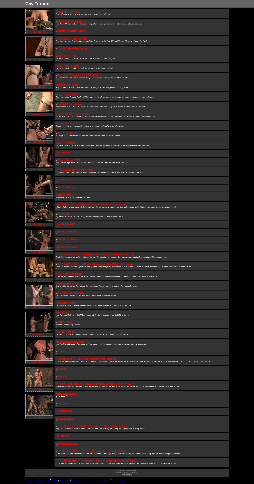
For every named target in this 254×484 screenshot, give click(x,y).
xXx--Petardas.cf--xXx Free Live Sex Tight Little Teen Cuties (93, 426)
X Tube (54, 480)
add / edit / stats (127, 474)
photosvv (63, 435)
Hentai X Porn (65, 331)
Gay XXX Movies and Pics (73, 114)
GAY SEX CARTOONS (70, 293)
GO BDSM (63, 312)
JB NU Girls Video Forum (72, 48)
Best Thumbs (88, 480)
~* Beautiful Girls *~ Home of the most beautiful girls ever (91, 204)
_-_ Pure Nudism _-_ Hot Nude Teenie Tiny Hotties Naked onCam (96, 460)
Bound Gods (39, 32)
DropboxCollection (68, 239)
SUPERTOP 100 (66, 56)
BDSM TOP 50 (65, 195)
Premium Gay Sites (68, 11)
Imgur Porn (64, 480)
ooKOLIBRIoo (65, 418)
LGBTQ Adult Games (70, 104)
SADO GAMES (66, 143)
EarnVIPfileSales (67, 247)
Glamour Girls (65, 302)
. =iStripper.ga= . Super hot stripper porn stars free (87, 358)
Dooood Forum (66, 231)
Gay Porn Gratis (67, 133)
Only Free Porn (118, 480)
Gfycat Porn (30, 480)
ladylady (62, 376)
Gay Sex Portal (66, 187)
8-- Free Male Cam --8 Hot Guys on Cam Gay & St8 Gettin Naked (95, 254)
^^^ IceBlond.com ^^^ (70, 341)
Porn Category (102, 480)
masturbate (64, 403)
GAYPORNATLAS (67, 283)
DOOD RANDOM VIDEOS (72, 31)
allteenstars (64, 179)
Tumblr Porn (43, 480)
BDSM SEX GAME (68, 85)
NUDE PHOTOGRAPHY (71, 21)
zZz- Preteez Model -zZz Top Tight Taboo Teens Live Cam (91, 451)
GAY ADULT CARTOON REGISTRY (78, 75)
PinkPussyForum (67, 443)
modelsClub (64, 410)
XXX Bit (127, 475)
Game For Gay (66, 223)
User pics (75, 480)
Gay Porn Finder (67, 94)
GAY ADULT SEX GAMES (72, 38)
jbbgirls (61, 368)
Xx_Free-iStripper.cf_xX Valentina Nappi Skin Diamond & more (95, 264)
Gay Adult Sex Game (69, 273)
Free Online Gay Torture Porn (75, 170)
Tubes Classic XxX (68, 160)
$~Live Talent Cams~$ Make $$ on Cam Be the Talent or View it (95, 383)
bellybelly (63, 152)
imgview (62, 351)
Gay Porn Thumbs (68, 65)
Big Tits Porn (65, 214)
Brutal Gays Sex (67, 393)
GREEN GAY (64, 322)
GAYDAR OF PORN (68, 123)
